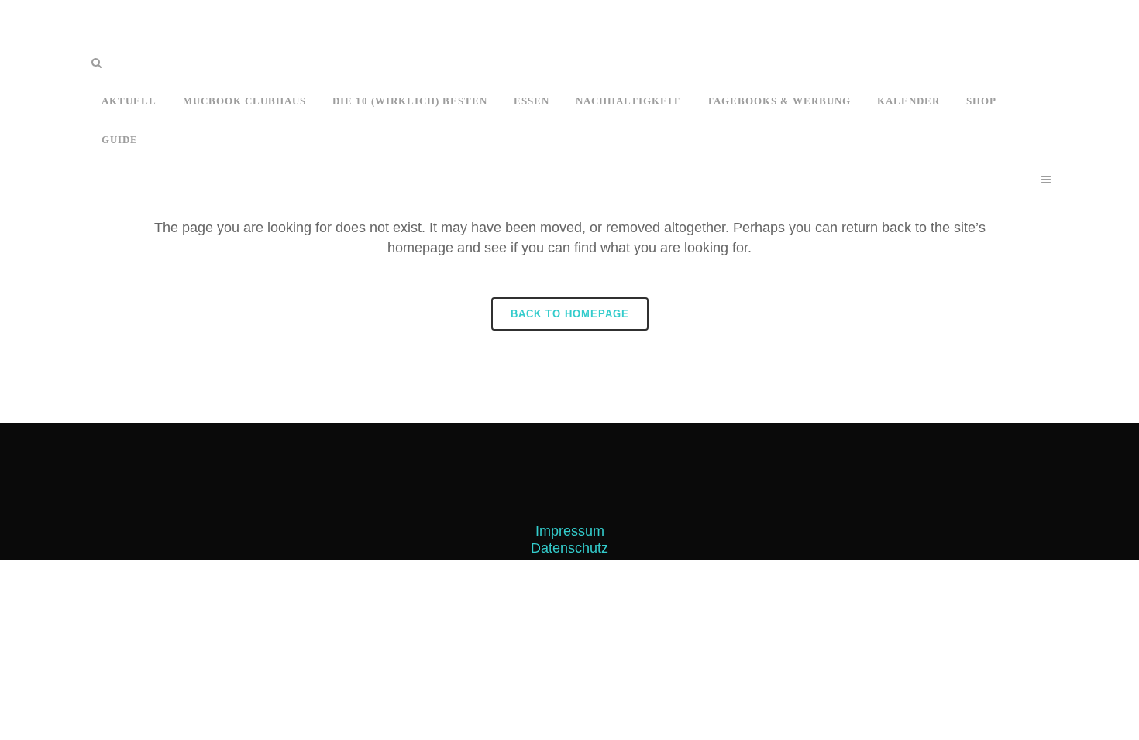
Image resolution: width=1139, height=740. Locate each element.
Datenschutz (569, 548)
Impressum (569, 531)
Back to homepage (570, 314)
